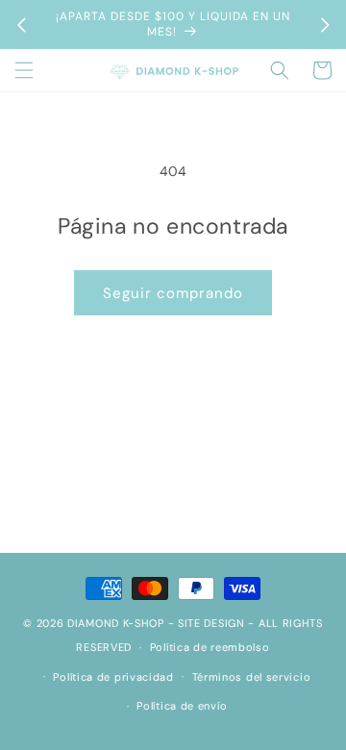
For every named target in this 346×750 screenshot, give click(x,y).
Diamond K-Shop (115, 623)
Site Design (211, 623)
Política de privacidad (113, 677)
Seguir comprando (173, 293)
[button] (24, 70)
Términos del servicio (251, 677)
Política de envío (181, 705)
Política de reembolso (210, 647)
